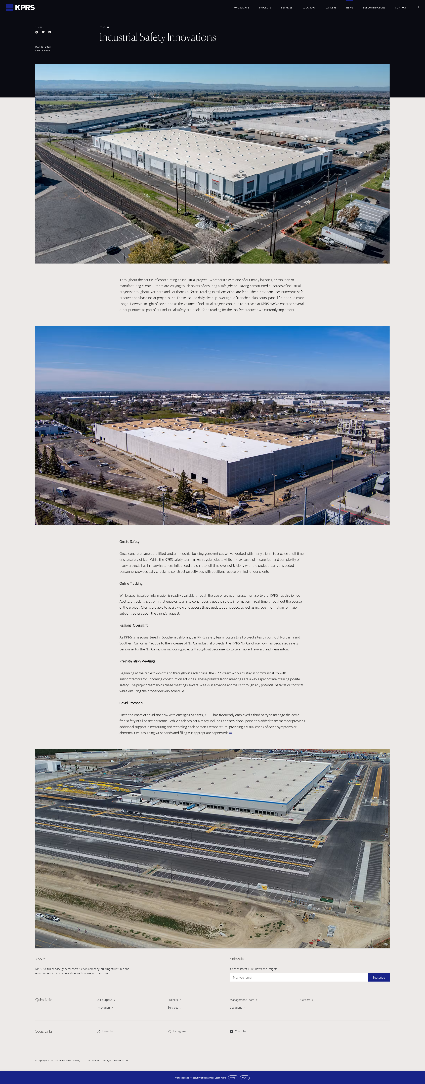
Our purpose (104, 999)
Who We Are (241, 7)
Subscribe (379, 977)
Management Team (242, 999)
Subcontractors (374, 7)
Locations (309, 7)
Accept (233, 1077)
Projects (265, 7)
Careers (331, 7)
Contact (400, 7)
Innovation (103, 1007)
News (349, 7)
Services (287, 7)
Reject (245, 1077)
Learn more (220, 1077)
